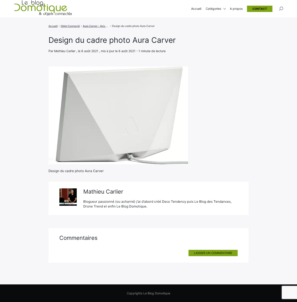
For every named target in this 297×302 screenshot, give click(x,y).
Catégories (213, 8)
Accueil (196, 8)
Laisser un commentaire (213, 253)
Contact (259, 8)
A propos (236, 8)
